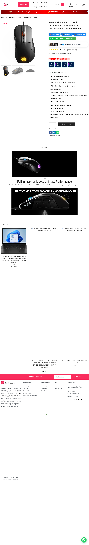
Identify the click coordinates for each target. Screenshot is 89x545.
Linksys (3, 397)
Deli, (8, 397)
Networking (36, 2)
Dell (75, 365)
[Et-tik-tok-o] (81, 400)
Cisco (15, 395)
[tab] (44, 147)
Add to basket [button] (15, 251)
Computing (44, 2)
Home (2, 17)
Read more (76, 355)
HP (14, 265)
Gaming (35, 6)
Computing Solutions (11, 17)
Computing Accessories (25, 17)
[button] (50, 132)
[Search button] (62, 4)
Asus (19, 395)
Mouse (35, 17)
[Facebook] (74, 400)
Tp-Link (10, 395)
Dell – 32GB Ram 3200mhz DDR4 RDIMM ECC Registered (74, 362)
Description (44, 147)
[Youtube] (79, 400)
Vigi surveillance (43, 6)
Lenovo (3, 395)
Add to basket (67, 124)
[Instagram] (77, 400)
